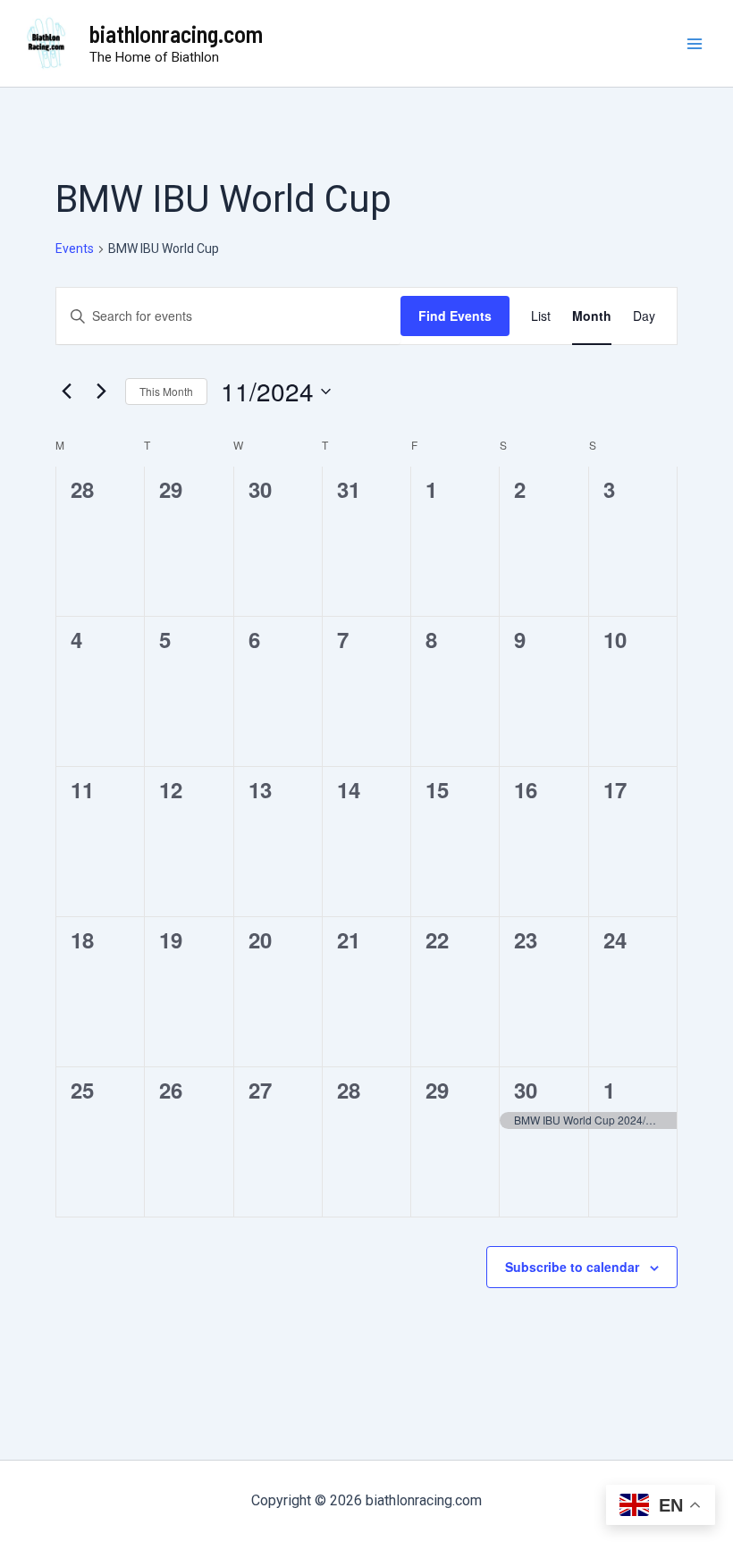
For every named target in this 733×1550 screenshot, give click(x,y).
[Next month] (101, 391)
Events (74, 248)
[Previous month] (66, 391)
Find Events (455, 315)
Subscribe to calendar (572, 1267)
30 (525, 1089)
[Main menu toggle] (695, 43)
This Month (166, 391)
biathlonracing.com (176, 33)
